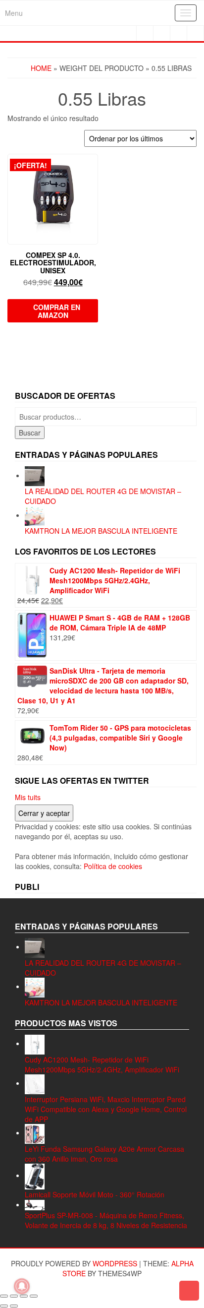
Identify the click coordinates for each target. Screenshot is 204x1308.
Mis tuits (28, 797)
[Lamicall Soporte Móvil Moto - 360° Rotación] (35, 1175)
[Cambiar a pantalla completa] (14, 1296)
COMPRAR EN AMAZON (56, 311)
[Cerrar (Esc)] (34, 1296)
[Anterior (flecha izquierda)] (4, 1306)
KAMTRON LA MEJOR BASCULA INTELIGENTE (101, 531)
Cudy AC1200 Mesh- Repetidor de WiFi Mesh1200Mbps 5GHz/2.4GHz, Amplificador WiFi (102, 1064)
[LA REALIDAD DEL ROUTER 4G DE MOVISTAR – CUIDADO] (35, 475)
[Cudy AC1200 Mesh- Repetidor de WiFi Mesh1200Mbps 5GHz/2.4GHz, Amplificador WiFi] (35, 1043)
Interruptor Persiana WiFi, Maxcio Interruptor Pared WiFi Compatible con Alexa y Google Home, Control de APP (106, 1109)
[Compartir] (24, 1296)
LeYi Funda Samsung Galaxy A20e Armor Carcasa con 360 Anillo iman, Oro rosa (104, 1154)
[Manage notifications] (22, 1286)
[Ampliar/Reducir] (4, 1296)
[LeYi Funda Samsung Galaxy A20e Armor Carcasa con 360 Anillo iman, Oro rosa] (35, 1132)
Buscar (30, 432)
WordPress (115, 1263)
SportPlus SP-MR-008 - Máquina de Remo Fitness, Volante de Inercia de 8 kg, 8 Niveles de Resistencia (106, 1220)
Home (41, 68)
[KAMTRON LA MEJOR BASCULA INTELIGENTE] (35, 515)
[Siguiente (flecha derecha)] (14, 1306)
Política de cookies (113, 866)
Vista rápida (93, 168)
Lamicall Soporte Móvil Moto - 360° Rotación (94, 1194)
